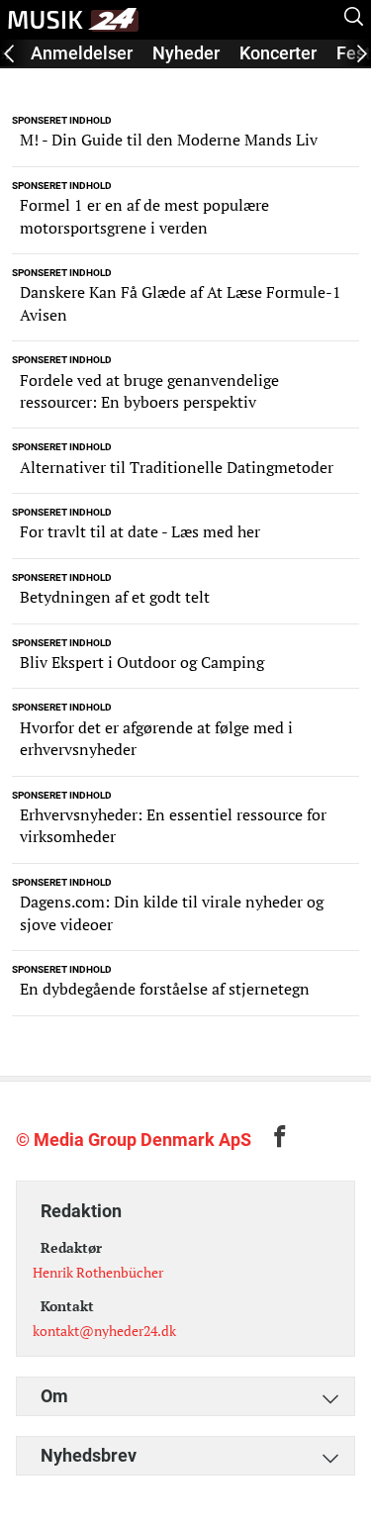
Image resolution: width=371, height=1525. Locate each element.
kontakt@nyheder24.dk (104, 1330)
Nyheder (186, 53)
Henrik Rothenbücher (98, 1272)
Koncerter (278, 53)
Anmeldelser (82, 53)
